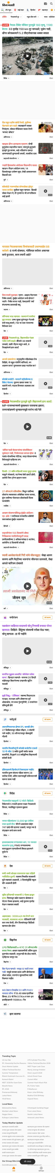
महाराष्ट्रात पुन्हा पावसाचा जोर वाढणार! (38, 1127)
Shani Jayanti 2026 (35, 1073)
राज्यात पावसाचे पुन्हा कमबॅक (10, 1149)
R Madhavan (32, 1089)
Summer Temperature (10, 1073)
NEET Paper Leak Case (36, 1066)
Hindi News (6, 1099)
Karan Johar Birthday (35, 1092)
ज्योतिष (6, 506)
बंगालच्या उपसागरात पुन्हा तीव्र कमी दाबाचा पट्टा (40, 1136)
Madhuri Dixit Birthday (36, 1095)
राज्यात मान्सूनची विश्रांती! (9, 1133)
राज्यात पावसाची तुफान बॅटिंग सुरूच (38, 1156)
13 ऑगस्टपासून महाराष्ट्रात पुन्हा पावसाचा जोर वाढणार (40, 1149)
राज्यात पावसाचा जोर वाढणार (10, 1143)
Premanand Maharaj (9, 1092)
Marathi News (7, 1086)
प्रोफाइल (41, 1171)
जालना (6, 309)
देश (5, 331)
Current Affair (33, 1079)
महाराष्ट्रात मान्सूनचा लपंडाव (36, 1140)
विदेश (5, 78)
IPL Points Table (34, 1086)
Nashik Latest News (35, 1114)
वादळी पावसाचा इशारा (8, 1152)
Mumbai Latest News (10, 1111)
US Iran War (6, 1060)
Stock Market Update (10, 1066)
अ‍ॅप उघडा (27, 1161)
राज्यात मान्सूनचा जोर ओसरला (36, 1130)
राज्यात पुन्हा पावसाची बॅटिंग (35, 1143)
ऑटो (5, 1004)
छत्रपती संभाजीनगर (10, 158)
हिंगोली (6, 526)
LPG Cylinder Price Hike (37, 1060)
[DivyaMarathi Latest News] (8, 4)
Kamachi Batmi (7, 1079)
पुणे (5, 180)
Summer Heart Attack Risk (37, 1083)
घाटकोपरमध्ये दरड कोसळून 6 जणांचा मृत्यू (39, 1146)
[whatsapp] (47, 78)
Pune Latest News (34, 1111)
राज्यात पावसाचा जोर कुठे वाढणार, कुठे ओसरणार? (14, 1140)
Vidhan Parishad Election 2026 (39, 1063)
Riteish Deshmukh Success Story (14, 1076)
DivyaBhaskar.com (35, 1165)
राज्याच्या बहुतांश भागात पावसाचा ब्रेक (13, 1136)
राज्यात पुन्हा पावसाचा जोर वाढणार (11, 1130)
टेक (5, 983)
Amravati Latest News (36, 1118)
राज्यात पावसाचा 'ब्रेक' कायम (36, 1133)
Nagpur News (7, 1114)
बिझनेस (6, 962)
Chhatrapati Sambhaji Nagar (38, 1108)
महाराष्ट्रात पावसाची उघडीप (10, 1127)
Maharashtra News (9, 1108)
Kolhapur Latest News (10, 1118)
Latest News (6, 1095)
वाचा (14, 1171)
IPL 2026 (5, 1089)
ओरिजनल (7, 137)
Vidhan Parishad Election (11, 1070)
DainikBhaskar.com (9, 1165)
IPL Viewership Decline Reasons (14, 1063)
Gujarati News (33, 1099)
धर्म (5, 608)
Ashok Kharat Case (35, 1076)
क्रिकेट (6, 394)
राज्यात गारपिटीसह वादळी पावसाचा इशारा (39, 1152)
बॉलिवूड (6, 667)
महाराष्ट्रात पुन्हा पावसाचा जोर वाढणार (13, 1146)
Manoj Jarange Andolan (36, 1070)
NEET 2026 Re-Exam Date (12, 1083)
